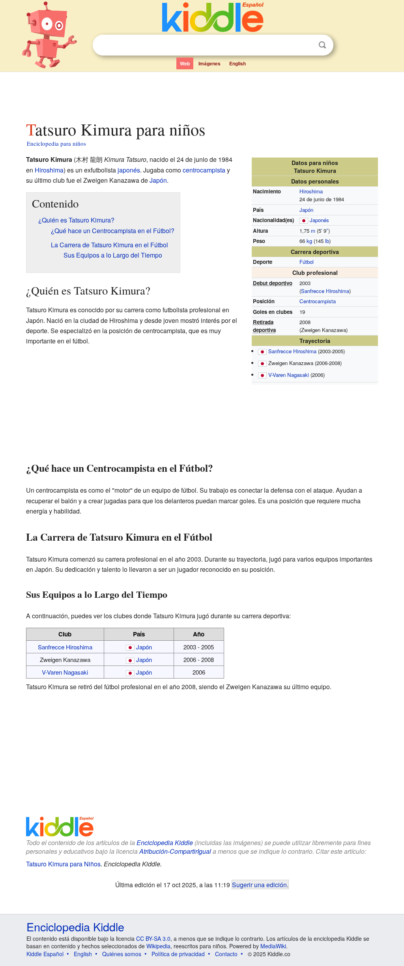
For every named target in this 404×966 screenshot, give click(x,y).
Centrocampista (317, 301)
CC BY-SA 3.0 (153, 938)
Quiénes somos (121, 954)
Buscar (322, 45)
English (237, 63)
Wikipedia (158, 946)
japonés (129, 169)
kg (309, 241)
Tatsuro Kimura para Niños (63, 863)
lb (327, 241)
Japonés (319, 220)
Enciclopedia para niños (56, 143)
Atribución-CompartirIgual (175, 851)
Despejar (306, 45)
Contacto (226, 954)
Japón (306, 209)
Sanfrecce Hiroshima (325, 291)
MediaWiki (273, 946)
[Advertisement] (201, 94)
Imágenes (209, 63)
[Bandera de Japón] (303, 220)
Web (185, 63)
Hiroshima (311, 191)
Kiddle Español (45, 954)
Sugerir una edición (259, 884)
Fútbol (306, 261)
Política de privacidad (178, 954)
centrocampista (204, 169)
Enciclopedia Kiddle (165, 842)
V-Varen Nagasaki (288, 374)
